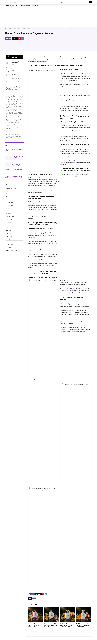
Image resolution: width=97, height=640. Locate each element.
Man (33, 5)
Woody (7, 215)
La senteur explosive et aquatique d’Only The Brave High (14, 140)
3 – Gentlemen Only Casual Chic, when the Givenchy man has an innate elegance (14, 114)
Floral (7, 238)
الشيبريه (8, 246)
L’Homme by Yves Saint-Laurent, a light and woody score (14, 110)
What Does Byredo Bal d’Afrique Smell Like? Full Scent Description (50, 625)
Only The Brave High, (67, 288)
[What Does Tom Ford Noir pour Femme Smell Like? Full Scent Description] (83, 608)
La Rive (13, 83)
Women (7, 207)
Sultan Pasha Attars (15, 78)
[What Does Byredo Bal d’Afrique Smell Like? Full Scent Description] (51, 608)
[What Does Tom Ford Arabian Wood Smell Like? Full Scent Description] (35, 608)
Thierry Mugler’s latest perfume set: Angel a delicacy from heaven (17, 164)
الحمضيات (8, 218)
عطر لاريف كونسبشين (16, 81)
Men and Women (9, 252)
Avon (13, 64)
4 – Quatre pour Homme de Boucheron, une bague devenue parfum (13, 124)
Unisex (36, 5)
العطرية (7, 229)
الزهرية (7, 235)
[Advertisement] (48, 17)
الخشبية (7, 212)
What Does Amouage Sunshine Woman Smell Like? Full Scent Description (67, 625)
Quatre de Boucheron (33, 241)
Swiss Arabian (14, 89)
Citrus (7, 221)
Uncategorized (9, 190)
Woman (28, 5)
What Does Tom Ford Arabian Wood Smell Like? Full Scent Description (35, 625)
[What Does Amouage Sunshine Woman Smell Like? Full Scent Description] (67, 608)
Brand (22, 5)
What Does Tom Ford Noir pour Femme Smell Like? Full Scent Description (82, 625)
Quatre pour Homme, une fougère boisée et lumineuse (14, 131)
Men (7, 210)
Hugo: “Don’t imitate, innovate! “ (14, 99)
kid (6, 201)
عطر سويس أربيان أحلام (17, 87)
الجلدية (7, 241)
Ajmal (13, 70)
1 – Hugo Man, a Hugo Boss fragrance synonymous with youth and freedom (14, 96)
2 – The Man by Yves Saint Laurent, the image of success (14, 104)
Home (6, 28)
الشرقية (7, 224)
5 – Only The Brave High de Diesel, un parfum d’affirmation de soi (14, 133)
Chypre (7, 249)
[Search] (90, 2)
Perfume (7, 5)
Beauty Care (15, 5)
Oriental (7, 227)
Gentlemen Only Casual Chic (52, 189)
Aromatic (8, 232)
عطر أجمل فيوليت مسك (17, 67)
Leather (7, 243)
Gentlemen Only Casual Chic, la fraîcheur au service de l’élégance (13, 120)
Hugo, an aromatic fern (13, 101)
